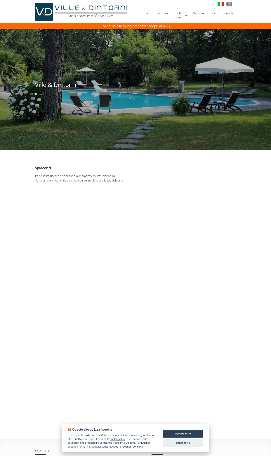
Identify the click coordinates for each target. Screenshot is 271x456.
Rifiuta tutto (183, 442)
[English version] (229, 4)
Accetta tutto (183, 433)
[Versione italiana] (221, 4)
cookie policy (117, 439)
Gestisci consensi (132, 446)
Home (38, 94)
